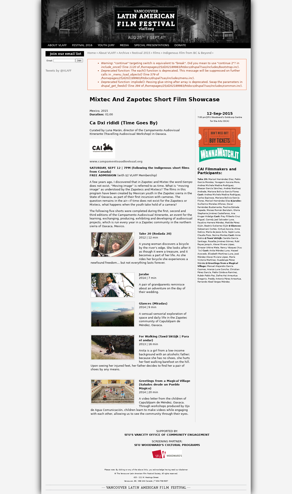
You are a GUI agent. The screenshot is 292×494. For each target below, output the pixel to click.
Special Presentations (151, 45)
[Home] (146, 21)
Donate (180, 45)
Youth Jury (106, 45)
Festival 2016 (82, 45)
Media (124, 45)
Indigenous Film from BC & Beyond (187, 52)
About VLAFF (107, 52)
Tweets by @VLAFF (58, 70)
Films (156, 52)
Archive (124, 52)
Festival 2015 (141, 52)
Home (91, 52)
